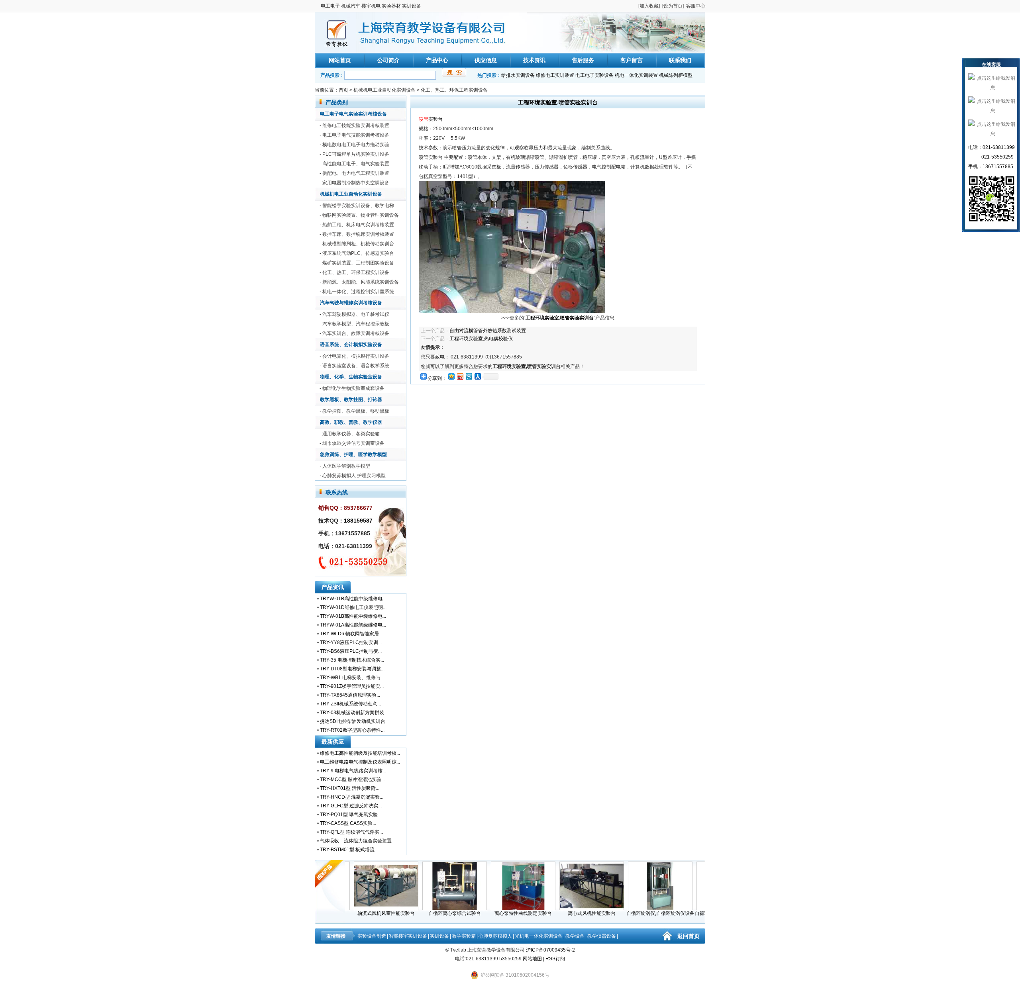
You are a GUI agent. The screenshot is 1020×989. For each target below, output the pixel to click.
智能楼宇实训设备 (408, 936)
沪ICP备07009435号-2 (550, 950)
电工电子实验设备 (594, 75)
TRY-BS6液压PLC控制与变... (351, 651)
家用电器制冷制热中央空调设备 (355, 183)
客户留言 (631, 60)
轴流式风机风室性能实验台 (369, 913)
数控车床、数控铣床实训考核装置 (358, 234)
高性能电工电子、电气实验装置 (355, 163)
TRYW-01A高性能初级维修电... (353, 625)
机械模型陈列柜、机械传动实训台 (358, 244)
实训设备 (439, 936)
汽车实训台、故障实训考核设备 (355, 333)
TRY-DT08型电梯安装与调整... (352, 669)
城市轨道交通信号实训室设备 (353, 443)
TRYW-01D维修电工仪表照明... (353, 607)
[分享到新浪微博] (459, 376)
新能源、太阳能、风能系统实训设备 (360, 282)
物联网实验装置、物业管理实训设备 (360, 215)
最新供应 (333, 741)
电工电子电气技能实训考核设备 (355, 135)
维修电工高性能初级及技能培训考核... (360, 753)
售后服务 (583, 60)
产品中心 (437, 60)
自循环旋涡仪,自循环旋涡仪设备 (644, 913)
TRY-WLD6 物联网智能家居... (351, 633)
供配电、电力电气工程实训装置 (355, 173)
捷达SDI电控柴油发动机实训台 (352, 721)
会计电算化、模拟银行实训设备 (355, 356)
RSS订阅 (555, 959)
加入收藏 (649, 6)
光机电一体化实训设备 (539, 936)
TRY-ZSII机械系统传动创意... (350, 704)
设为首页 (673, 6)
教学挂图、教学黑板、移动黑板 (355, 411)
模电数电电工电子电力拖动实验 (355, 144)
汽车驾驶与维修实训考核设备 (351, 303)
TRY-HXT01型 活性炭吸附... (349, 788)
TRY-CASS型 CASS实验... (348, 823)
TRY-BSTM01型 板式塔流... (349, 849)
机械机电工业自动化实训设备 (384, 90)
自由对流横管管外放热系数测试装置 (487, 330)
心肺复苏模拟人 (495, 936)
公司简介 (388, 60)
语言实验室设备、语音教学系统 (355, 365)
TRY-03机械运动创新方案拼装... (354, 712)
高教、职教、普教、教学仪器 (351, 422)
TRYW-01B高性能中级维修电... (353, 598)
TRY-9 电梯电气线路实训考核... (353, 771)
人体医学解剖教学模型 (346, 466)
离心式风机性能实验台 (575, 913)
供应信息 (486, 60)
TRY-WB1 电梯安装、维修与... (352, 677)
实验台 (435, 119)
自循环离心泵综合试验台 (438, 913)
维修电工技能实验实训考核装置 (355, 125)
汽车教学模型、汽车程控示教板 (355, 324)
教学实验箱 (464, 936)
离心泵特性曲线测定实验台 (506, 913)
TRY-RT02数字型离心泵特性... (352, 730)
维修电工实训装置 (555, 75)
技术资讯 (534, 60)
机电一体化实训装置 (636, 75)
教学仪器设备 (601, 936)
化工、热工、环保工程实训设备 (454, 90)
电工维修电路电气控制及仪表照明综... (360, 762)
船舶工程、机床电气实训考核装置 (358, 224)
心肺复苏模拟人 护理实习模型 (354, 475)
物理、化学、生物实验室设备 (351, 377)
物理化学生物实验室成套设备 (353, 388)
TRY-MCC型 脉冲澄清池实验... (352, 779)
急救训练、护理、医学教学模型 (353, 454)
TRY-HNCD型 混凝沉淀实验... (351, 797)
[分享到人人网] (477, 376)
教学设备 (575, 936)
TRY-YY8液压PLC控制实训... (351, 642)
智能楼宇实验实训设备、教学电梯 (358, 205)
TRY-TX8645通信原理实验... (350, 695)
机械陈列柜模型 (675, 75)
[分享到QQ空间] (451, 376)
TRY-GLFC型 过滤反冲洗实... (351, 806)
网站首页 (340, 60)
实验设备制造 (371, 936)
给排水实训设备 (518, 75)
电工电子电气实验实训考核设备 (353, 114)
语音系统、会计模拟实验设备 (351, 344)
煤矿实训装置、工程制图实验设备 (358, 263)
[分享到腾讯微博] (468, 376)
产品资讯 (333, 587)
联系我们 (680, 60)
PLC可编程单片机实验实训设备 (355, 154)
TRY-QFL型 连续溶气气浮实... (351, 832)
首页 (343, 90)
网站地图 (532, 959)
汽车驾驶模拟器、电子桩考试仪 (355, 314)
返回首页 (688, 936)
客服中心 (695, 6)
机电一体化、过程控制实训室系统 (358, 291)
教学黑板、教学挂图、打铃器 (351, 399)
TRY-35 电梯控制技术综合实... (352, 660)
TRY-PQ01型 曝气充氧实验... (350, 814)
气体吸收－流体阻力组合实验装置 (356, 841)
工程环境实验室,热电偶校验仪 (481, 338)
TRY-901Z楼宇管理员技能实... (352, 686)
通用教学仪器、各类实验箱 (351, 434)
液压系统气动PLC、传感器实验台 (358, 253)
